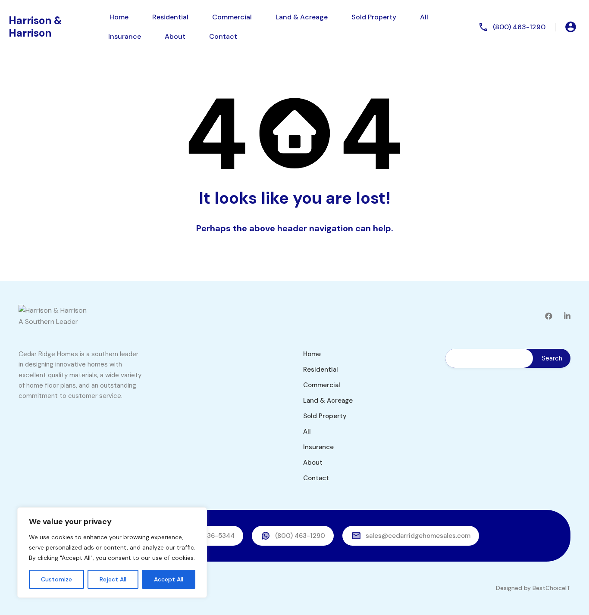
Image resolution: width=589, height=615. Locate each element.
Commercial (232, 17)
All (424, 17)
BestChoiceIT (551, 588)
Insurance (124, 36)
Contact (223, 36)
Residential (170, 17)
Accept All (168, 579)
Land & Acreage (302, 17)
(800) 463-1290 (519, 26)
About (175, 36)
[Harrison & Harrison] (53, 310)
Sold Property (373, 17)
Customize (56, 579)
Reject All (113, 579)
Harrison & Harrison (35, 27)
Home (119, 17)
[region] (112, 552)
